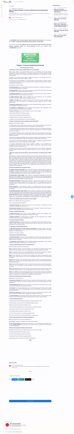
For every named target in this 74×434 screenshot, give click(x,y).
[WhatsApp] (15, 429)
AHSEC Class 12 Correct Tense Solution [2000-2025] (60, 36)
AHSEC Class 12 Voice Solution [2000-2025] (60, 19)
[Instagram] (11, 429)
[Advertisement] (30, 29)
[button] (2, 1)
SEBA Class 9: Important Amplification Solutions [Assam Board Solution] (60, 10)
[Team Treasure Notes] (16, 17)
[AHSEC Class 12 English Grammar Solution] (65, 17)
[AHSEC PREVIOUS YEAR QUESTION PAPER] (65, 22)
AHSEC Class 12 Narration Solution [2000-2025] (61, 31)
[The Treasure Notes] (7, 2)
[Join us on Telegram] (72, 196)
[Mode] (72, 1)
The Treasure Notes (10, 431)
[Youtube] (19, 429)
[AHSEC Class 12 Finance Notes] (14, 376)
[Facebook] (7, 429)
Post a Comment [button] (30, 401)
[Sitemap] (2, 14)
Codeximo (70, 431)
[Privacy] (2, 10)
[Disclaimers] (2, 12)
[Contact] (2, 7)
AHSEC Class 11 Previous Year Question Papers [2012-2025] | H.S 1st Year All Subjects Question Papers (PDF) (61, 25)
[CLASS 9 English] (61, 7)
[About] (2, 5)
